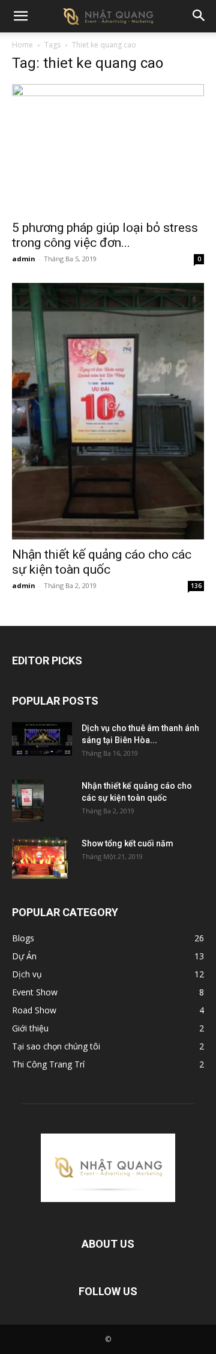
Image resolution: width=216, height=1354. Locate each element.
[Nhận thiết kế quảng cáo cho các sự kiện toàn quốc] (108, 411)
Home (22, 45)
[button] (20, 16)
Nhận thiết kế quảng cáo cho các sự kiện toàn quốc (101, 562)
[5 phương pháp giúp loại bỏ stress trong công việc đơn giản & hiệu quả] (108, 148)
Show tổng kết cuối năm (127, 843)
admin (23, 258)
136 (196, 585)
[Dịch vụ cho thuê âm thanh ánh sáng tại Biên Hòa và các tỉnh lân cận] (42, 739)
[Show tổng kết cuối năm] (40, 858)
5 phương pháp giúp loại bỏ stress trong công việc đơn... (105, 235)
